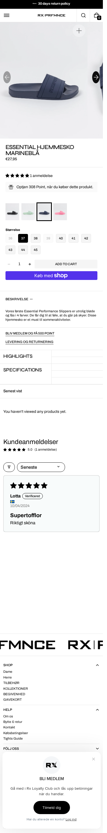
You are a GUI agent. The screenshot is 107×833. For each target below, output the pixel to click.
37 (23, 238)
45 (36, 250)
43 (10, 250)
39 (48, 238)
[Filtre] (9, 467)
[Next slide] (96, 77)
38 (36, 238)
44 (23, 250)
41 (73, 238)
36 (10, 238)
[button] (6, 15)
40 (61, 238)
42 (86, 238)
